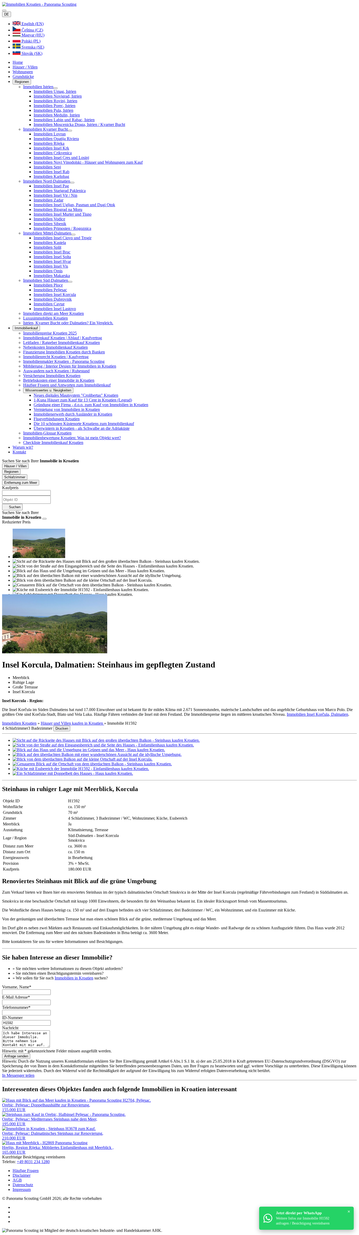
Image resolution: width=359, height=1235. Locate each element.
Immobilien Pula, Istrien (53, 110)
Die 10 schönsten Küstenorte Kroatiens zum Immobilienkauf (84, 423)
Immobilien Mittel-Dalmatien (47, 233)
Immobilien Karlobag (51, 176)
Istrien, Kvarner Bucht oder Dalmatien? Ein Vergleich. (68, 323)
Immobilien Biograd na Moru (58, 209)
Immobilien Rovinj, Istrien (55, 101)
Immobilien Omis (48, 271)
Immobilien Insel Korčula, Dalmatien (317, 714)
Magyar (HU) (32, 35)
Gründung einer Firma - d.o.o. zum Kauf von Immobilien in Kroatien (91, 404)
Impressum (22, 1189)
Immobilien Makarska (52, 275)
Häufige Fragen (26, 1170)
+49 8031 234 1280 (33, 1161)
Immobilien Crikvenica (53, 153)
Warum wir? (23, 447)
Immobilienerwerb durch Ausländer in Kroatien (73, 414)
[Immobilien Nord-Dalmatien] (72, 182)
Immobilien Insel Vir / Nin (55, 195)
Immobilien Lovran (50, 134)
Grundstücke (23, 76)
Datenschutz (23, 1185)
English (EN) (32, 24)
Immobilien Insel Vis (51, 266)
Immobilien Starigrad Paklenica (60, 190)
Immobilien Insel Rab (51, 171)
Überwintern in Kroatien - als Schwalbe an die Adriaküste (82, 428)
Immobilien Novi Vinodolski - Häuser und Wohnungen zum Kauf (88, 162)
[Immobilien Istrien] (55, 88)
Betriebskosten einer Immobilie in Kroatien (58, 380)
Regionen (22, 82)
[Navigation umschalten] (4, 10)
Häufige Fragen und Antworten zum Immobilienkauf (67, 385)
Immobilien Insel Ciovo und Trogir (62, 238)
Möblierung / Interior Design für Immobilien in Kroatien (69, 366)
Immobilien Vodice (49, 219)
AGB (17, 1180)
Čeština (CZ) (31, 30)
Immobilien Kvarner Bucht (45, 129)
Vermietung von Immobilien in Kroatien (67, 409)
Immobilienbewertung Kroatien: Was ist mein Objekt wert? (72, 438)
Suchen (14, 507)
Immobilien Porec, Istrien (54, 105)
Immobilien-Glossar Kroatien (47, 433)
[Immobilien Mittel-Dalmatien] (73, 234)
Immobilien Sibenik (50, 223)
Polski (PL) (30, 41)
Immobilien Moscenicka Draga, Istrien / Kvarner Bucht (79, 124)
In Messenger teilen (18, 1075)
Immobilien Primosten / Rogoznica (62, 228)
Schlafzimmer (14, 477)
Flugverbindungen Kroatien (57, 419)
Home (18, 62)
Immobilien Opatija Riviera (56, 138)
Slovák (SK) (31, 53)
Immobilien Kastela (50, 242)
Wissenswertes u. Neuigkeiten (48, 390)
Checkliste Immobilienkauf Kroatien (53, 442)
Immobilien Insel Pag (51, 186)
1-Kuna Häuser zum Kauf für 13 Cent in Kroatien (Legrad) (83, 400)
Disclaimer (21, 1175)
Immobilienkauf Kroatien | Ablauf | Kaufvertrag (62, 338)
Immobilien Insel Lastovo (55, 308)
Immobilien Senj (47, 167)
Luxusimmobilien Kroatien (45, 318)
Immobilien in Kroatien (74, 978)
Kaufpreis (10, 487)
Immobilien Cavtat (49, 304)
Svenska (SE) (32, 47)
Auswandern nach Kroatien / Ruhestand (56, 371)
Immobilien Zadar (48, 200)
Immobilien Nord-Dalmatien (46, 181)
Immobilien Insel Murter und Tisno (62, 214)
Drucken (61, 728)
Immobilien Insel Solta (52, 257)
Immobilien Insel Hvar (52, 261)
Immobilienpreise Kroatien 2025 (50, 333)
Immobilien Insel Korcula (55, 294)
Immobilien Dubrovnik (53, 299)
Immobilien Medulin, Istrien (57, 115)
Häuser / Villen (25, 67)
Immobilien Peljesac (50, 290)
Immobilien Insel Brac (52, 252)
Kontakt (19, 452)
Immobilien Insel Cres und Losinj (61, 157)
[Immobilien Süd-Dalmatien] (70, 282)
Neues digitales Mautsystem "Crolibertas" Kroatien (76, 395)
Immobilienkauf (26, 328)
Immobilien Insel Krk (51, 148)
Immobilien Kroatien (19, 723)
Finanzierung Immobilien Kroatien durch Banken (64, 352)
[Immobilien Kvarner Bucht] (70, 130)
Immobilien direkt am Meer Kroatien (53, 313)
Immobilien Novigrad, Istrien (58, 96)
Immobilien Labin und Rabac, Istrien (64, 120)
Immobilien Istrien (38, 86)
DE (6, 14)
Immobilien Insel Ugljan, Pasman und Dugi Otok (74, 205)
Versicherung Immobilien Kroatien (51, 375)
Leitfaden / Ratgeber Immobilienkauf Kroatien (61, 342)
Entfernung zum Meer (20, 483)
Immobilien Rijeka (49, 143)
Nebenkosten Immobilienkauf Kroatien (55, 347)
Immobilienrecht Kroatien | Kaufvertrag (56, 356)
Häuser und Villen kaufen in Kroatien (72, 723)
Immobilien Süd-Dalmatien (45, 280)
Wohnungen (23, 72)
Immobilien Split (47, 247)
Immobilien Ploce (48, 285)
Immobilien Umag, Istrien (55, 91)
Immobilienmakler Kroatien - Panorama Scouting (64, 361)
